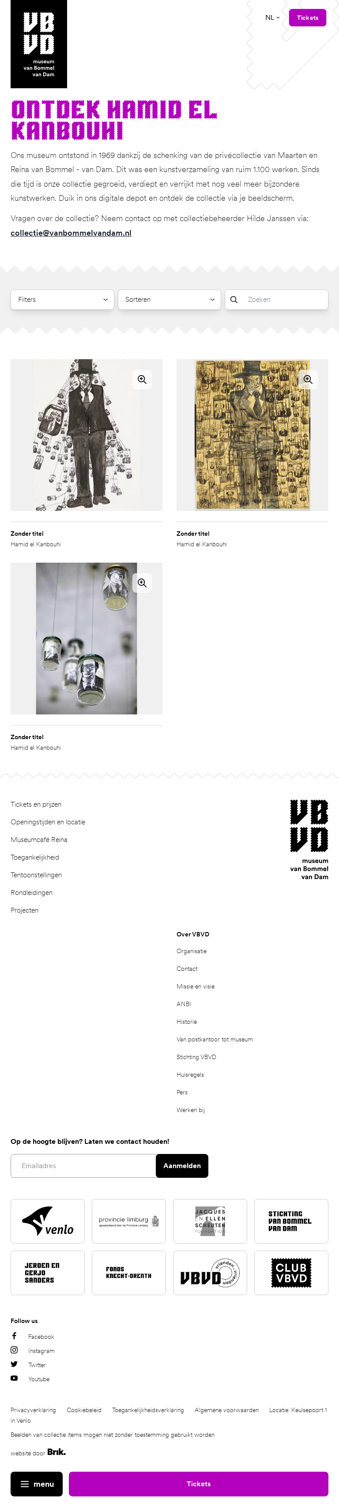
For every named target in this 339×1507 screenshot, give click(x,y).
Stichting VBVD (196, 1056)
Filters (27, 299)
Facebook (41, 1336)
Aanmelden (182, 1165)
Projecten (24, 910)
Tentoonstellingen (36, 875)
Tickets (199, 1484)
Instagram (41, 1350)
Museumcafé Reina (39, 839)
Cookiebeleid (84, 1409)
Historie (187, 1021)
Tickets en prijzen (36, 804)
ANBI (184, 1003)
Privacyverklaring (33, 1409)
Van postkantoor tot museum (215, 1039)
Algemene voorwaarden (227, 1409)
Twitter (37, 1364)
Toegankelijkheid (35, 857)
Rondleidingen (32, 892)
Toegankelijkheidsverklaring (148, 1409)
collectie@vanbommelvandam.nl (71, 232)
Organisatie (192, 951)
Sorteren (138, 299)
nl (270, 17)
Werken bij (191, 1109)
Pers (182, 1092)
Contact (187, 968)
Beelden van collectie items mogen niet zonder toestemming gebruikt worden (113, 1434)
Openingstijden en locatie (48, 822)
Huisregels (190, 1074)
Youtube (38, 1379)
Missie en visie (196, 986)
